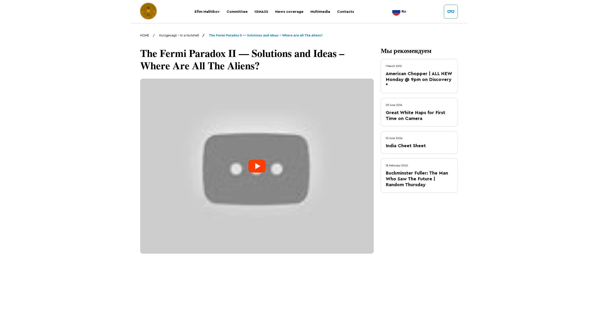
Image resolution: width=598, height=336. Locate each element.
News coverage (289, 12)
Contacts (345, 12)
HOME (144, 35)
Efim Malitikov (207, 12)
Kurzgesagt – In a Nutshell (179, 35)
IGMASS (261, 12)
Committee (237, 12)
